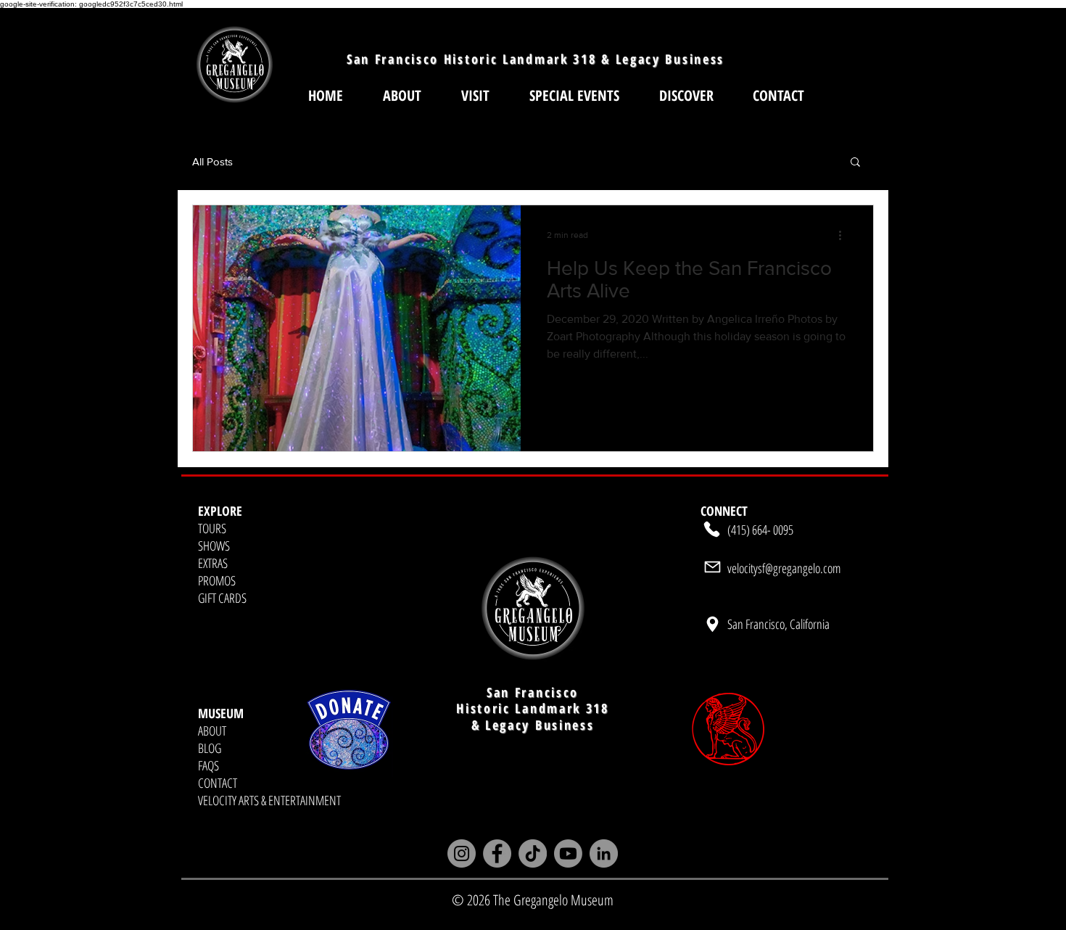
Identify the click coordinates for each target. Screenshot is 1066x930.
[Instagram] (461, 853)
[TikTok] (532, 853)
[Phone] (711, 529)
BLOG (209, 748)
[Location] (712, 624)
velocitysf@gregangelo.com (783, 568)
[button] (475, 95)
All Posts (212, 161)
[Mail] (712, 567)
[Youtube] (568, 853)
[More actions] (845, 235)
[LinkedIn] (604, 853)
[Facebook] (497, 853)
